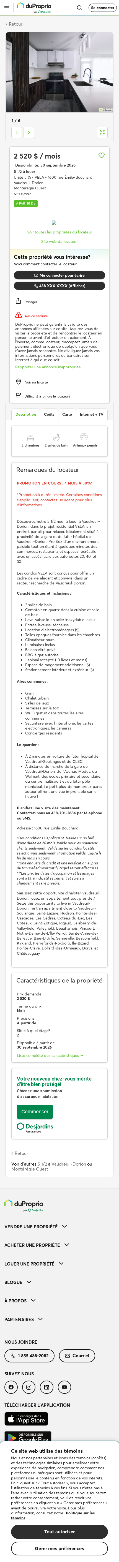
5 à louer (24, 171)
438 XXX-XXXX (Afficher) (62, 285)
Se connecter (102, 7)
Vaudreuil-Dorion (68, 1164)
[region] (59, 1501)
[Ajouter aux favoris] (101, 155)
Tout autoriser (59, 1531)
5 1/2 (42, 1164)
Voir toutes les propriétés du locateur (59, 232)
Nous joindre (20, 1342)
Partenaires (19, 1319)
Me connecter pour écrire (62, 275)
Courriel (81, 1355)
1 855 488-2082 (33, 1355)
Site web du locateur (59, 241)
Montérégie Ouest (29, 1169)
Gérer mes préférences (59, 1548)
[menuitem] (59, 1226)
